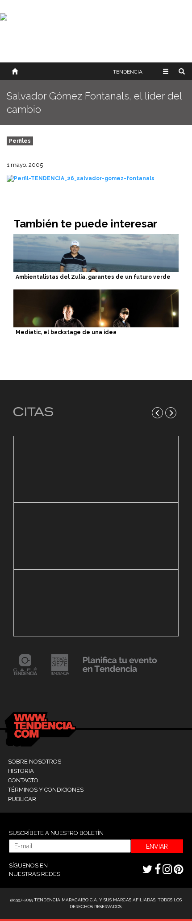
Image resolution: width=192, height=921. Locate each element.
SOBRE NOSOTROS (34, 761)
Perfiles (20, 141)
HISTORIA (21, 771)
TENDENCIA (127, 72)
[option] (96, 536)
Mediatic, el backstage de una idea (66, 332)
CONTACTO (23, 780)
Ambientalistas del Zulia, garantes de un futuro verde (93, 277)
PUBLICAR (22, 799)
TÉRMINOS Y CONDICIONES (45, 789)
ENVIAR (157, 846)
